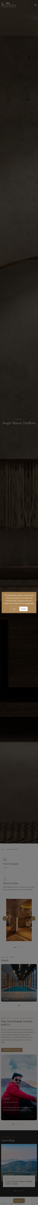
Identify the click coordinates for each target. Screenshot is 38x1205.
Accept (23, 609)
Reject (14, 609)
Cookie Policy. (29, 603)
